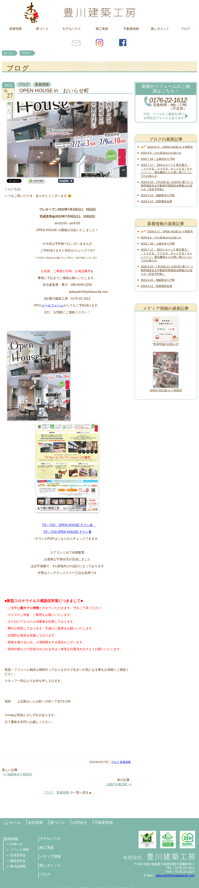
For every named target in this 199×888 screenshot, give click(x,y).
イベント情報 (19, 849)
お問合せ (76, 42)
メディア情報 (50, 856)
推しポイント (160, 28)
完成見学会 (18, 855)
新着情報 (15, 28)
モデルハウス (71, 28)
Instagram (99, 42)
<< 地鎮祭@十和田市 (17, 774)
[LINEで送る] (36, 180)
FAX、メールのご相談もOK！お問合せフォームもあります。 (165, 115)
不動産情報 (131, 28)
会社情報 (35, 822)
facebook (123, 42)
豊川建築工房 (99, 12)
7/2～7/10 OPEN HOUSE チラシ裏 (67, 531)
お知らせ (16, 844)
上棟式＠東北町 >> (119, 784)
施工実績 (102, 28)
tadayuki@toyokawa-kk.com (175, 875)
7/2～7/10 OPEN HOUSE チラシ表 (69, 525)
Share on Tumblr (66, 181)
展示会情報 (18, 866)
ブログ (185, 28)
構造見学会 (18, 860)
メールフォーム (52, 305)
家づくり (42, 28)
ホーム (8, 53)
